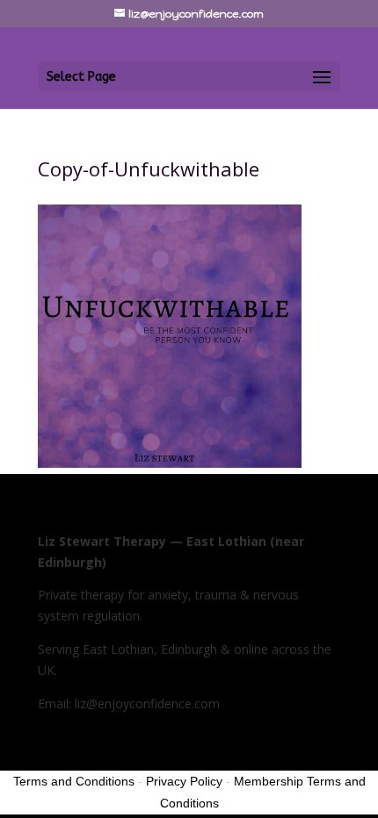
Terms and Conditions (73, 781)
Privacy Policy (184, 781)
